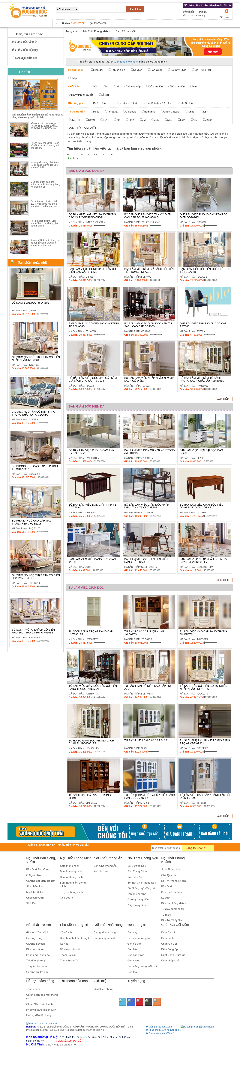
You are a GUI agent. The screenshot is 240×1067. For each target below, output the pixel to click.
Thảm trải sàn (68, 954)
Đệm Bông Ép (169, 949)
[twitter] (122, 1002)
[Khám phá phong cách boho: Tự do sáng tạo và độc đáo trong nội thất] (18, 169)
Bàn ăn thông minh (71, 871)
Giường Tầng (34, 938)
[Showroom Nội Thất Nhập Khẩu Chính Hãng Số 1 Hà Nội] (28, 11)
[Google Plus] (148, 1002)
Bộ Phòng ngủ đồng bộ (141, 888)
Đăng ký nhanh (195, 847)
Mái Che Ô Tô (34, 891)
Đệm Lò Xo (168, 938)
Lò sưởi (165, 897)
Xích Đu (31, 903)
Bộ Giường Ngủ (137, 865)
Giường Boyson (35, 943)
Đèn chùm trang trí (139, 938)
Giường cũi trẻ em (37, 971)
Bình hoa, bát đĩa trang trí (75, 938)
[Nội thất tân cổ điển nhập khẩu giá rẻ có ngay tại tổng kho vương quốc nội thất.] (36, 94)
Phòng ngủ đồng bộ (38, 954)
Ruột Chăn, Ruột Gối (173, 954)
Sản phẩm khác (35, 886)
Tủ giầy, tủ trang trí (172, 908)
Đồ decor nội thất (70, 949)
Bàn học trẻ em (35, 949)
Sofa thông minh (70, 865)
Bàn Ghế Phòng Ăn (105, 865)
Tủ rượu (166, 914)
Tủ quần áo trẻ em (37, 966)
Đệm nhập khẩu (170, 960)
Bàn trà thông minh (71, 877)
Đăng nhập (188, 11)
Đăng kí (203, 11)
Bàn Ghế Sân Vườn (38, 869)
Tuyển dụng (136, 981)
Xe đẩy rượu (101, 871)
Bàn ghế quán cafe (105, 938)
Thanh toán (202, 5)
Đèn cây (132, 932)
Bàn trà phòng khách (173, 903)
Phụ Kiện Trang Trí (74, 925)
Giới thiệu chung (103, 988)
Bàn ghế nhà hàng (105, 932)
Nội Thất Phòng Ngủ (143, 858)
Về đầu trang (235, 1049)
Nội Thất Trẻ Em (38, 925)
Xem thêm (223, 399)
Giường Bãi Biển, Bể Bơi (40, 880)
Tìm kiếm (135, 9)
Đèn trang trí (137, 925)
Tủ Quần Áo (135, 877)
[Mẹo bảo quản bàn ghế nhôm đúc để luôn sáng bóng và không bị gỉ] (18, 188)
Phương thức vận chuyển (41, 1009)
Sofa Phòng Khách (172, 869)
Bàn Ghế (166, 886)
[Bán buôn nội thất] (149, 46)
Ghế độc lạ (66, 897)
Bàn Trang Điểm (137, 871)
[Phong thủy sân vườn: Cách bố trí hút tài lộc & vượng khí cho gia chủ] (18, 149)
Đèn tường (134, 960)
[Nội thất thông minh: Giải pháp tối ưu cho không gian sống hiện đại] (18, 227)
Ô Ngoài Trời (33, 875)
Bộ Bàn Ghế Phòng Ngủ (142, 882)
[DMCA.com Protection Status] (42, 1023)
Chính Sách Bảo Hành (39, 1004)
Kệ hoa (64, 943)
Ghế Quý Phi (168, 875)
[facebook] (131, 1002)
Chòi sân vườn (35, 897)
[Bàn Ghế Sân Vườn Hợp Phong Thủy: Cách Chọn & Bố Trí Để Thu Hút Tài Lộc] (18, 130)
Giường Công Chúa (38, 932)
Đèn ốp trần (135, 943)
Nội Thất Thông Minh (76, 858)
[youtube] (139, 1002)
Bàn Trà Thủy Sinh (172, 920)
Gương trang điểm (138, 899)
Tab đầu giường (137, 893)
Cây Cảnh (66, 932)
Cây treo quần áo (138, 905)
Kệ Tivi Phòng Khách (173, 880)
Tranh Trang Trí (69, 960)
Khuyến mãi (215, 5)
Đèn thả (132, 971)
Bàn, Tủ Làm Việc (171, 891)
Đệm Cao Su (168, 932)
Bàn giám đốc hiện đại (24, 49)
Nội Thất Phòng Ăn (108, 858)
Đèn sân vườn (136, 954)
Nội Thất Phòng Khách (173, 860)
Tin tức (228, 5)
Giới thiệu (189, 5)
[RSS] (157, 1002)
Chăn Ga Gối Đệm (175, 925)
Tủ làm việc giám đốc (24, 58)
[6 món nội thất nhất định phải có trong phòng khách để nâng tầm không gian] (18, 247)
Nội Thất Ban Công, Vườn (41, 860)
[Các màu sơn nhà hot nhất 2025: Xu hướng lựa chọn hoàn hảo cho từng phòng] (18, 208)
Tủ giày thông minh (71, 891)
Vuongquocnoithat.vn (125, 61)
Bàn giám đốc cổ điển (24, 41)
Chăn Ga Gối (169, 943)
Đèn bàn (133, 949)
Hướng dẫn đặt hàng (38, 1015)
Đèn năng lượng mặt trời (142, 966)
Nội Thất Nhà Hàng (108, 925)
